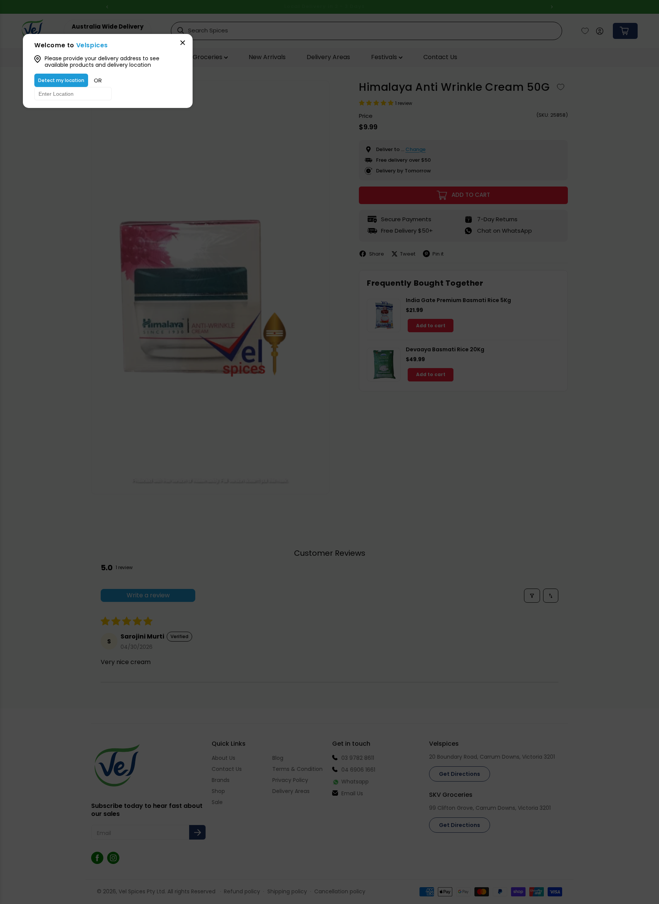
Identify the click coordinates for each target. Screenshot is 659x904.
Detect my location (61, 80)
